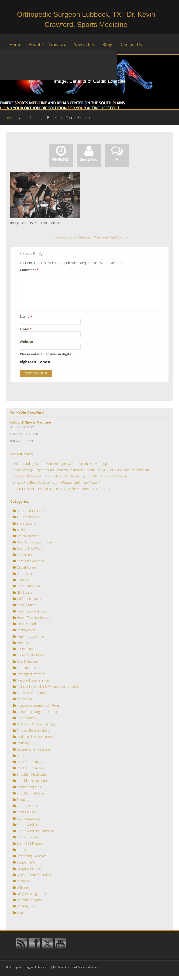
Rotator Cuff (25, 755)
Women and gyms (30, 900)
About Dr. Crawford (47, 44)
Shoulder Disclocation (32, 774)
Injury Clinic (25, 649)
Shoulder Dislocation (32, 780)
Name (26, 316)
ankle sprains (26, 523)
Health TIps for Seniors (33, 617)
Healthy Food (26, 624)
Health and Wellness (32, 611)
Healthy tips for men (31, 636)
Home (15, 44)
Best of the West (29, 548)
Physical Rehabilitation (33, 730)
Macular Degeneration (33, 680)
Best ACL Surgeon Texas (34, 542)
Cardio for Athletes (30, 561)
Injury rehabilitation (31, 655)
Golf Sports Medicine (32, 598)
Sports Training (27, 837)
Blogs (107, 44)
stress (21, 849)
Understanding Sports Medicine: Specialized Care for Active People (61, 463)
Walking (22, 887)
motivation (24, 699)
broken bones (27, 555)
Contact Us (131, 44)
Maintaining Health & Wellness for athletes (48, 686)
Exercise (23, 580)
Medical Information (31, 693)
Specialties (84, 44)
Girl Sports (24, 592)
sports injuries (27, 812)
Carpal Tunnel (27, 567)
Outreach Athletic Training (36, 724)
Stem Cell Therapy (30, 843)
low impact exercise (31, 674)
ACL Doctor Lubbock (32, 511)
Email (25, 329)
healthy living (26, 630)
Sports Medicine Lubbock (35, 831)
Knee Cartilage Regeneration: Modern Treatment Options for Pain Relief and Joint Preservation (81, 470)
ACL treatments (28, 517)
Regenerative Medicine (33, 749)
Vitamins (23, 881)
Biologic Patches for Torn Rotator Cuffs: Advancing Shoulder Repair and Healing (70, 476)
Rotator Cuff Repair (30, 768)
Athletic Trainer (28, 536)
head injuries (26, 605)
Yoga (20, 912)
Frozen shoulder (28, 586)
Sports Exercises (29, 806)
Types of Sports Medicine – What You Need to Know (90, 237)
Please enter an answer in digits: (46, 354)
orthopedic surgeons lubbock (38, 711)
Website (26, 341)
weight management (31, 893)
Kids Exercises (27, 661)
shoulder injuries (29, 787)
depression (25, 573)
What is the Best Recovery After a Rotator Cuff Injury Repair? (56, 482)
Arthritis (22, 529)
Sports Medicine (29, 824)
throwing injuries (29, 868)
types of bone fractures (34, 875)
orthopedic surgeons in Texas (38, 705)
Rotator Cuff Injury (30, 762)
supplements (26, 862)
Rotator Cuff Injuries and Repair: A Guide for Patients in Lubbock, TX (62, 488)
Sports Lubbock (28, 818)
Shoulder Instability (31, 793)
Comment (29, 270)
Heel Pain (24, 642)
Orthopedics (26, 718)
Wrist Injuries (26, 906)
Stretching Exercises (32, 856)
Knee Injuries (26, 667)
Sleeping (23, 799)
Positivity (23, 743)
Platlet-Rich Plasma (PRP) (35, 736)
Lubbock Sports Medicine (30, 422)
